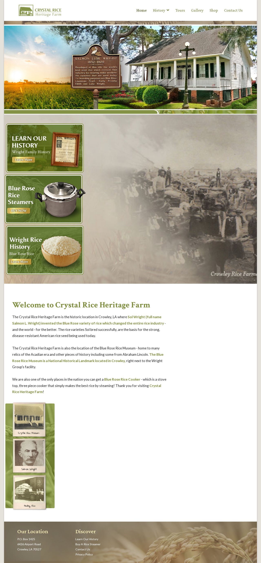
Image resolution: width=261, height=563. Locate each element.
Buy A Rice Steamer (88, 544)
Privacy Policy (84, 554)
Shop (214, 10)
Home (141, 10)
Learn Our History (86, 539)
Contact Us (233, 10)
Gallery (197, 10)
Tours (180, 10)
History (159, 10)
